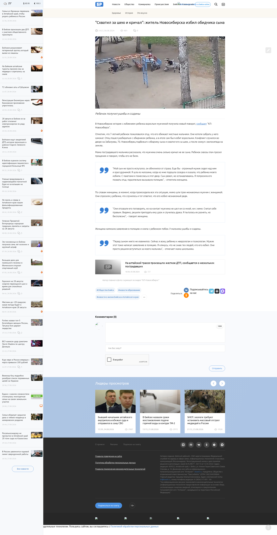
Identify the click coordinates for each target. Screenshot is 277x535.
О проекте (99, 444)
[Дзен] (216, 291)
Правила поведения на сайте (108, 456)
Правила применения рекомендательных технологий (120, 469)
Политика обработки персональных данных (115, 463)
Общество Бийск (105, 290)
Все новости (23, 469)
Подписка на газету (132, 444)
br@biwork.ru (165, 479)
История (129, 13)
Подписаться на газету (108, 505)
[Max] (222, 291)
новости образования (129, 290)
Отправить (217, 368)
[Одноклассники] (186, 295)
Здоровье (116, 13)
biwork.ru (198, 472)
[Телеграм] (211, 291)
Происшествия (162, 4)
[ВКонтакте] (186, 290)
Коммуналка (144, 4)
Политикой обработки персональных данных (135, 526)
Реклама (114, 444)
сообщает (201, 123)
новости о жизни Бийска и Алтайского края (118, 297)
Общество (129, 4)
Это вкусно (142, 13)
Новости (116, 4)
